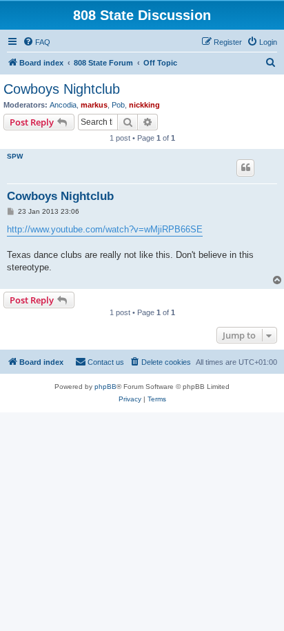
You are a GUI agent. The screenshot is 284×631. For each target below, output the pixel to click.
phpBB (105, 386)
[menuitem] (36, 42)
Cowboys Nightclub (61, 89)
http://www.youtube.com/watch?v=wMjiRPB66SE (105, 229)
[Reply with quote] (245, 167)
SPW (15, 156)
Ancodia (63, 105)
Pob (118, 105)
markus (94, 105)
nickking (144, 105)
